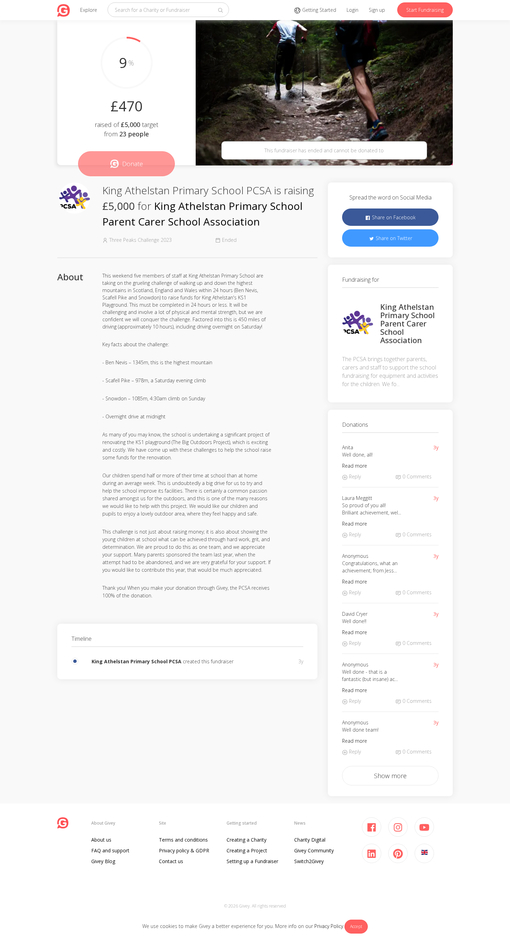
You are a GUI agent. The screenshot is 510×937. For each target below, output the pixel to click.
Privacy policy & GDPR (184, 850)
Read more (354, 465)
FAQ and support (110, 850)
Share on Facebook (393, 217)
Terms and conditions (183, 839)
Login (352, 10)
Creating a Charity (246, 839)
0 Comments (416, 476)
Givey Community (314, 850)
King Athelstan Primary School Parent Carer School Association (407, 323)
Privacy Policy (328, 926)
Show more (390, 776)
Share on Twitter (393, 238)
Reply (354, 476)
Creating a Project (247, 850)
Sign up (377, 10)
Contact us (171, 861)
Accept (356, 926)
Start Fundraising (425, 10)
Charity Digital (309, 839)
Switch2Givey (309, 861)
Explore (88, 10)
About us (101, 839)
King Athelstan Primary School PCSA (136, 661)
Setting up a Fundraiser (252, 861)
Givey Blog (103, 861)
